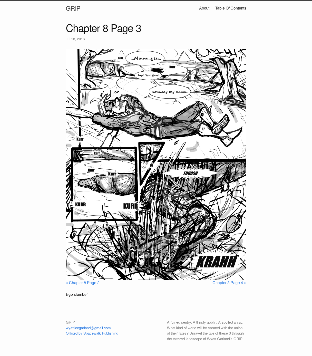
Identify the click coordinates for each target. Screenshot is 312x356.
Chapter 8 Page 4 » (229, 282)
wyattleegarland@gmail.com (88, 327)
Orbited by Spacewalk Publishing (92, 333)
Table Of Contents (230, 8)
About (204, 8)
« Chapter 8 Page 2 (82, 282)
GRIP (73, 7)
